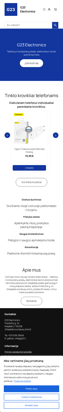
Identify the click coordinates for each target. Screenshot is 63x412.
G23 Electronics (27, 9)
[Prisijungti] (49, 9)
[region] (31, 384)
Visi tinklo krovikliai (31, 182)
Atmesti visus (31, 405)
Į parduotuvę (31, 63)
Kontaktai (31, 301)
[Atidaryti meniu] (44, 9)
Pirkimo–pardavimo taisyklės (18, 351)
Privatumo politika (22, 381)
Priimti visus (31, 388)
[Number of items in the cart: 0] (55, 9)
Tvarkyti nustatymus (31, 397)
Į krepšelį (29, 167)
